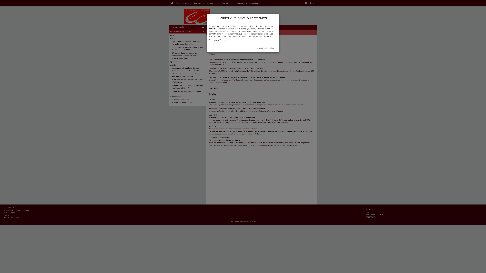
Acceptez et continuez (266, 48)
